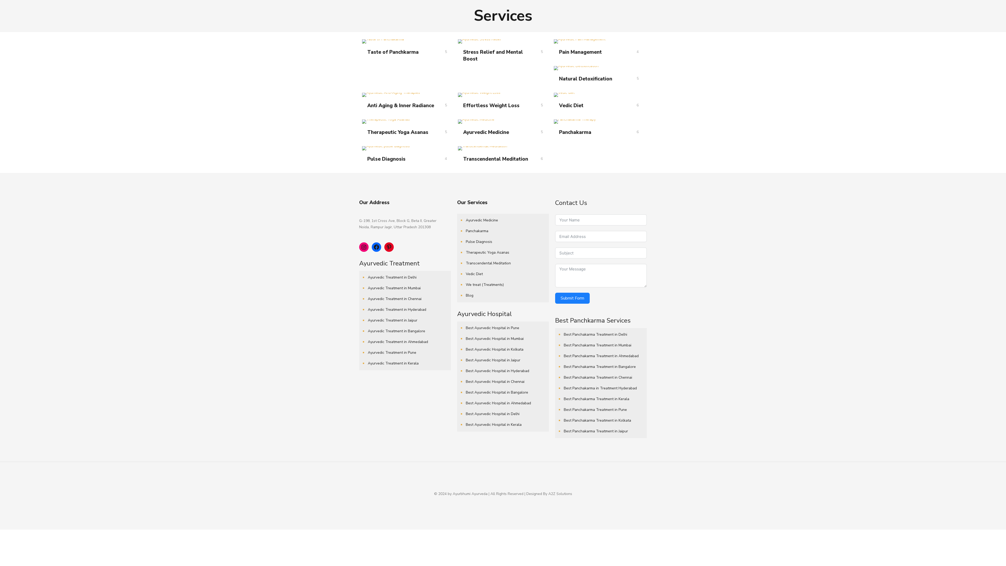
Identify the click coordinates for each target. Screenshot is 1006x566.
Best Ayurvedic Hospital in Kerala (494, 424)
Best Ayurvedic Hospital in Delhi (493, 413)
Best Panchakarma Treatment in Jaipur (596, 431)
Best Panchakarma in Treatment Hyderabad (600, 388)
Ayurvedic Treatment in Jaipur (392, 320)
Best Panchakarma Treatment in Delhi (595, 334)
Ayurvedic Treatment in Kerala (393, 363)
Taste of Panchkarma (393, 52)
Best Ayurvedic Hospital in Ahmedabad (498, 403)
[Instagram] (513, 502)
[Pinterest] (506, 502)
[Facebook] (499, 502)
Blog (469, 295)
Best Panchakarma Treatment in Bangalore (600, 366)
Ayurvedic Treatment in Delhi (392, 277)
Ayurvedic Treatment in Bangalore (396, 331)
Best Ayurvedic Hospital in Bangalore (497, 392)
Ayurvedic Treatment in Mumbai (394, 288)
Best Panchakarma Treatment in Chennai (598, 377)
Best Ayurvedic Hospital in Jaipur (493, 360)
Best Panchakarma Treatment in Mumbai (597, 345)
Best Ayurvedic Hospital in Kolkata (494, 349)
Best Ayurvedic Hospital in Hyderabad (497, 370)
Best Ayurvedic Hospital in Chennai (495, 381)
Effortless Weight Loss (491, 105)
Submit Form (572, 298)
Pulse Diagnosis (386, 159)
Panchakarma (575, 132)
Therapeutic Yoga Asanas (397, 132)
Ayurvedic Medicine (486, 132)
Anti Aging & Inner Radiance (400, 105)
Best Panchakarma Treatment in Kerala (596, 398)
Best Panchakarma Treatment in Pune (595, 409)
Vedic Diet (571, 105)
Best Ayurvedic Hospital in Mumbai (495, 338)
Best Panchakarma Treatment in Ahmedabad (601, 355)
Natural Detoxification (585, 78)
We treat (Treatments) (485, 284)
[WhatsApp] (492, 502)
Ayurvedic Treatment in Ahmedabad (398, 341)
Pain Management (580, 52)
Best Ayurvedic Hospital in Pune (492, 327)
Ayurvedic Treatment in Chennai (395, 298)
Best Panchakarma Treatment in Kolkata (597, 420)
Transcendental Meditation (495, 159)
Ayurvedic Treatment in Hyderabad (397, 309)
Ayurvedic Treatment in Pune (392, 352)
